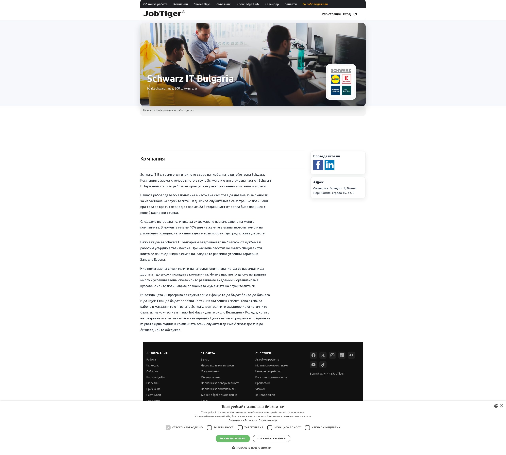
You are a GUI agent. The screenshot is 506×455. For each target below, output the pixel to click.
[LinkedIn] (342, 355)
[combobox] (496, 406)
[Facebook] (313, 355)
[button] (253, 447)
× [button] (501, 405)
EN (355, 14)
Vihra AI (260, 389)
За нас (205, 359)
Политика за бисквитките (218, 389)
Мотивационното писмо (271, 365)
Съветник (223, 4)
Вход (347, 14)
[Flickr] (351, 355)
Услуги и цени (210, 371)
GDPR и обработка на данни (219, 394)
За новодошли (265, 394)
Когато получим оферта (271, 377)
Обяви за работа (155, 4)
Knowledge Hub (248, 4)
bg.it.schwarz (156, 88)
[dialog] (253, 428)
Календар (272, 4)
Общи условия (210, 377)
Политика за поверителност (220, 383)
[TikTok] (323, 364)
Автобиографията (267, 359)
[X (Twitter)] (323, 355)
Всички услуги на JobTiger (327, 373)
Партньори (153, 394)
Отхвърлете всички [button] (272, 438)
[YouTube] (313, 364)
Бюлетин (152, 383)
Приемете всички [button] (232, 438)
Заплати (291, 4)
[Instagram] (332, 355)
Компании (180, 4)
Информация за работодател (175, 110)
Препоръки (262, 383)
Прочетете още (268, 420)
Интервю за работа (267, 371)
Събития (152, 371)
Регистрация (331, 14)
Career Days (202, 4)
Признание (153, 389)
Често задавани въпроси (217, 365)
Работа (151, 359)
